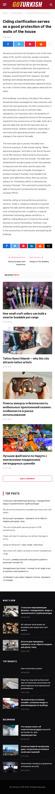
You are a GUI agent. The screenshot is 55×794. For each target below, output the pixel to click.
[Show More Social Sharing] (49, 44)
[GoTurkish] (27, 4)
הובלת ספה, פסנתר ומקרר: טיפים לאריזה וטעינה (23, 545)
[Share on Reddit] (41, 44)
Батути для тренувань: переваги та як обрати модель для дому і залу (36, 644)
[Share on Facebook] (8, 44)
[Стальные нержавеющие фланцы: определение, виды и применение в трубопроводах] (10, 611)
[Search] (50, 4)
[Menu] (4, 4)
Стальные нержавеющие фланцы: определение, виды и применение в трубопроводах (36, 610)
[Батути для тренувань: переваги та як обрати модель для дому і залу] (10, 645)
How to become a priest (31, 668)
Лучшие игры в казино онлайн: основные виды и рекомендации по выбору (34, 702)
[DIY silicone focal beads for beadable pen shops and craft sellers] (10, 628)
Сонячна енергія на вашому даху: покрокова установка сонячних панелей (35, 749)
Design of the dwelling (39, 261)
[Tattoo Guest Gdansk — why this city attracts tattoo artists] (27, 340)
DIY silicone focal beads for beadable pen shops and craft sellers (34, 627)
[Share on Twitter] (19, 44)
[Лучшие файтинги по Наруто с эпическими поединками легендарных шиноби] (27, 438)
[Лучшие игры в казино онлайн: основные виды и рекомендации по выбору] (10, 703)
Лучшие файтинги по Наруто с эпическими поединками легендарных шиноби (25, 459)
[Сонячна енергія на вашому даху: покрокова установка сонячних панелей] (10, 750)
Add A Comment (27, 478)
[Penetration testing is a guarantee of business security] (10, 767)
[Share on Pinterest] (30, 44)
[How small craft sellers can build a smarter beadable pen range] (27, 295)
